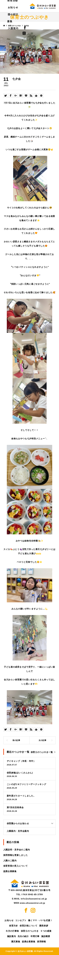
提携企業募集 (10, 871)
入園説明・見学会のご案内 (16, 849)
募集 (10, 21)
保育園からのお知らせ (18, 823)
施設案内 (11, 936)
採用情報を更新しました (15, 855)
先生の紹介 (23, 936)
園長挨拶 (43, 925)
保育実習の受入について (15, 866)
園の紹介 (13, 14)
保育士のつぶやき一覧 (42, 752)
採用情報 (41, 941)
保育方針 (13, 925)
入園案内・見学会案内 (18, 831)
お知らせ (13, 7)
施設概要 (45, 936)
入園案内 (13, 28)
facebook (28, 27)
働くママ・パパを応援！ (40, 920)
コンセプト (20, 920)
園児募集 (15, 941)
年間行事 (35, 936)
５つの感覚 (46, 931)
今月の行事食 (12, 931)
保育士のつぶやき (30, 931)
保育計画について (29, 925)
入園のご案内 (10, 860)
